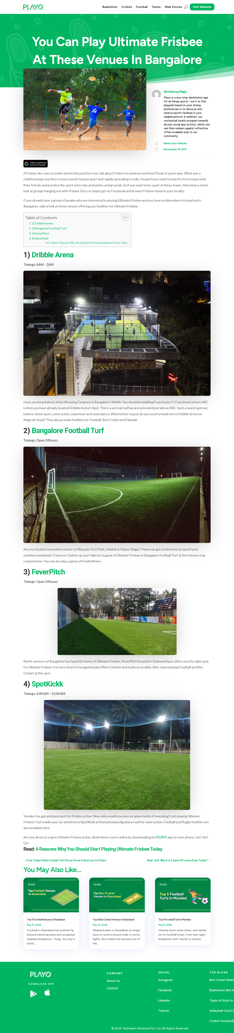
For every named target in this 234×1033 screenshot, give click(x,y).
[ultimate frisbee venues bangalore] (75, 1005)
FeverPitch (48, 572)
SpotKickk (47, 684)
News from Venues (175, 143)
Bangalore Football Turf (67, 430)
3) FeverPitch (40, 233)
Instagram (165, 980)
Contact (112, 988)
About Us (113, 981)
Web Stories (173, 7)
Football (142, 7)
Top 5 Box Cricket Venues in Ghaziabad (113, 919)
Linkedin (164, 1000)
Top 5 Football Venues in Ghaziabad (46, 919)
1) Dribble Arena (42, 223)
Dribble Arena (52, 255)
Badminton (109, 7)
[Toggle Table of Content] (123, 217)
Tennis (156, 7)
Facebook (165, 990)
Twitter (163, 1011)
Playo (183, 92)
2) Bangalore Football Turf (49, 228)
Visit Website (202, 7)
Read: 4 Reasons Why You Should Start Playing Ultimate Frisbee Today (89, 242)
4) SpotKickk (40, 238)
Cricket (126, 7)
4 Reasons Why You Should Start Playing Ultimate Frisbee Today (99, 849)
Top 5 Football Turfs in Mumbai (174, 919)
